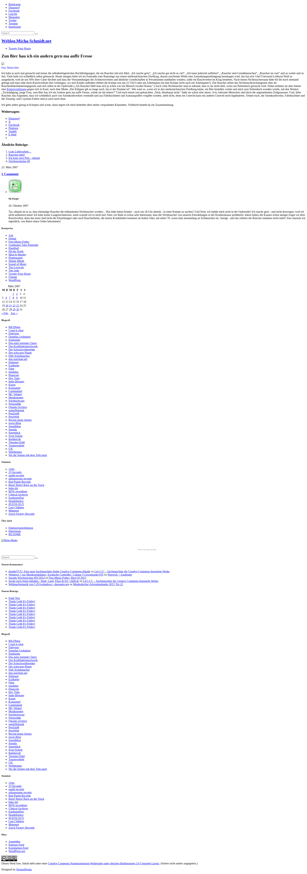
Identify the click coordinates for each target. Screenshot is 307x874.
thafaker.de (15, 439)
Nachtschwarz (17, 400)
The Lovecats (16, 267)
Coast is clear (16, 330)
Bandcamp (15, 4)
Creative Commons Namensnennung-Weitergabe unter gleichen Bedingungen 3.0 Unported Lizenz (103, 863)
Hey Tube (14, 378)
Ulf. (11, 448)
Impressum (15, 26)
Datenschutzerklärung (21, 527)
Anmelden (14, 841)
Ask (11, 235)
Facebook (14, 10)
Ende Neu (14, 598)
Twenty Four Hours (20, 48)
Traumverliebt (16, 445)
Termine (13, 23)
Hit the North (16, 251)
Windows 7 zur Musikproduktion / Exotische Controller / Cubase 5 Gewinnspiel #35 (56, 574)
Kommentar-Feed (18, 847)
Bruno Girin (13, 67)
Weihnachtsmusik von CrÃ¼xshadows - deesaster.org (39, 584)
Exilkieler (14, 365)
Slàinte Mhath (16, 260)
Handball (14, 248)
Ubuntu (13, 276)
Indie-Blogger (16, 381)
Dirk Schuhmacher (19, 355)
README (15, 534)
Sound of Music (17, 264)
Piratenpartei (16, 257)
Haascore (14, 375)
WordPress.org (17, 851)
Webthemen (15, 451)
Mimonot (14, 510)
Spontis (13, 429)
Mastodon (14, 17)
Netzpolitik (15, 403)
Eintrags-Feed (16, 844)
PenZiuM (14, 413)
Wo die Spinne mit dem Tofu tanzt (28, 455)
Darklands (14, 339)
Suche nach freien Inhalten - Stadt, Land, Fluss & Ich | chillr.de (44, 581)
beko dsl (13, 488)
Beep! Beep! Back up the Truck (26, 485)
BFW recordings (18, 491)
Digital (12, 238)
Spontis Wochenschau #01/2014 (27, 577)
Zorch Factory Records (21, 513)
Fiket (11, 368)
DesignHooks (24, 869)
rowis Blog (15, 423)
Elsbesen (13, 362)
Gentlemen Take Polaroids (23, 244)
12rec (12, 469)
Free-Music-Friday (19, 241)
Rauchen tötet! (17, 154)
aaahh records (16, 475)
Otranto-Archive (18, 407)
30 (17, 309)
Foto (3, 67)
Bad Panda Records (20, 481)
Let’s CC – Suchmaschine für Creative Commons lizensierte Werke (132, 571)
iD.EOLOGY (16, 504)
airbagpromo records (20, 478)
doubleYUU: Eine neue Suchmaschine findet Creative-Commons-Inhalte (49, 571)
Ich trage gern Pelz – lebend (24, 158)
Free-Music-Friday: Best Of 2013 (67, 577)
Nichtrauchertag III (19, 161)
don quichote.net (18, 359)
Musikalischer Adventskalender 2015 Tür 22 (98, 584)
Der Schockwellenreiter (22, 349)
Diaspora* (14, 7)
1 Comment (9, 174)
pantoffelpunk (16, 410)
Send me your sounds (147, 550)
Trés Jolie (14, 270)
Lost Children (16, 507)
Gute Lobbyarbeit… (20, 151)
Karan (12, 384)
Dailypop (14, 333)
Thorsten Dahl (17, 442)
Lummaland (15, 391)
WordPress (15, 280)
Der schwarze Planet (20, 352)
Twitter (13, 20)
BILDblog (14, 327)
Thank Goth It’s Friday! (22, 601)
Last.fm (13, 13)
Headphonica (16, 501)
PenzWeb (14, 416)
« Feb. (5, 313)
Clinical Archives (18, 494)
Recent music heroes (20, 419)
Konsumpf (14, 387)
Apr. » (14, 313)
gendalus (13, 371)
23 (17, 305)
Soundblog (15, 426)
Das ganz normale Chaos (23, 343)
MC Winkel (15, 394)
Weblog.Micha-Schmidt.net (26, 41)
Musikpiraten (16, 397)
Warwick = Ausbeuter (119, 574)
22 (14, 305)
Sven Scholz (16, 435)
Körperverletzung (16, 89)
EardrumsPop (16, 497)
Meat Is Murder (17, 254)
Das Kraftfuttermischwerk (23, 346)
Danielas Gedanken (20, 336)
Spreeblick (14, 432)
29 (14, 309)
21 (10, 305)
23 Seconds (15, 472)
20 (7, 305)
